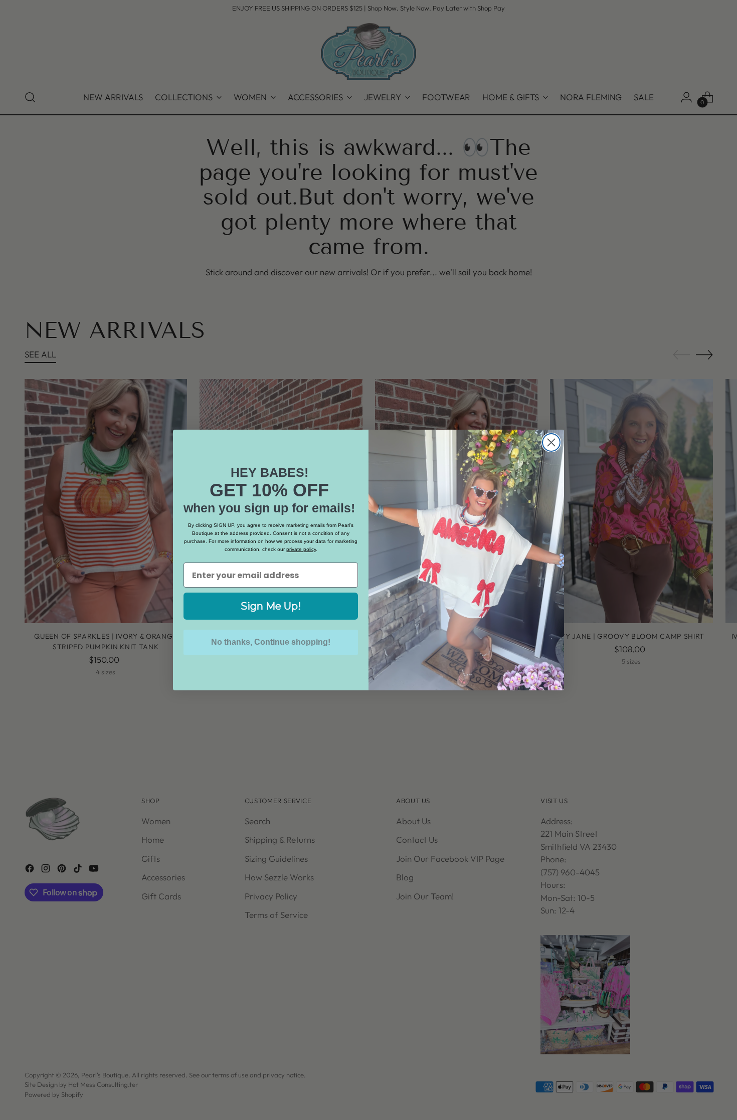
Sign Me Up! (271, 606)
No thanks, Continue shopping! (270, 642)
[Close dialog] (551, 442)
